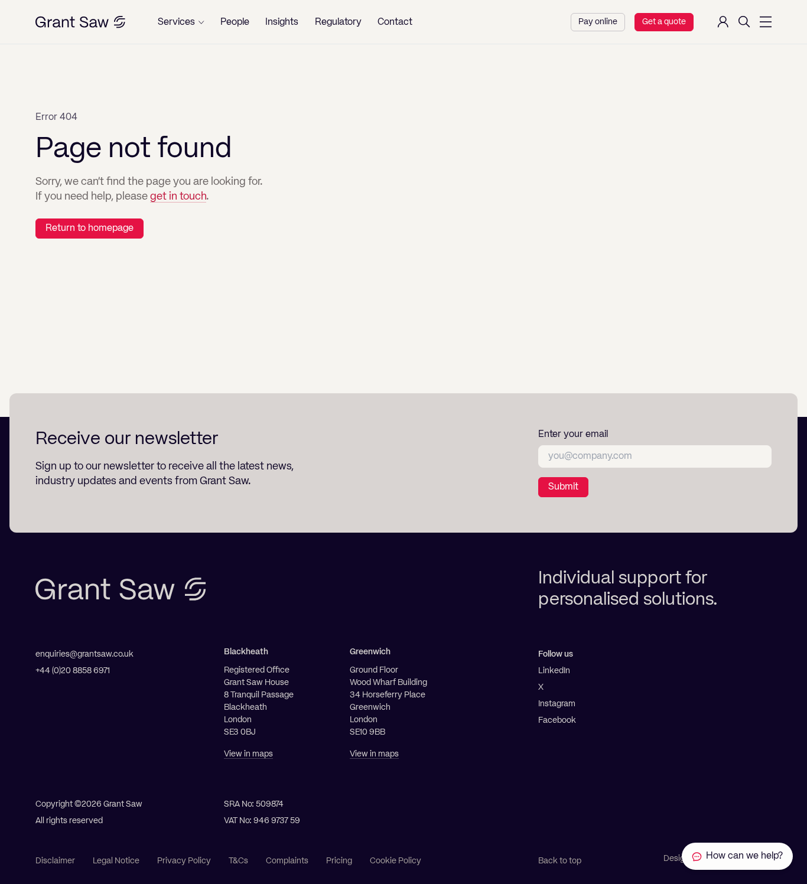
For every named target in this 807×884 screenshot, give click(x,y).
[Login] (723, 22)
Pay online (597, 22)
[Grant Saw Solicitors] (80, 22)
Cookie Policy (395, 861)
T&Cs (238, 861)
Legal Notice (116, 861)
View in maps (248, 754)
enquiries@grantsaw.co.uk (84, 654)
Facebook (557, 720)
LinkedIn (554, 671)
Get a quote (664, 22)
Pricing (339, 861)
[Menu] (766, 22)
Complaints (287, 861)
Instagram (556, 704)
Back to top (559, 861)
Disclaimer (55, 861)
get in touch (178, 196)
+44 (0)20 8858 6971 (72, 671)
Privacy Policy (184, 861)
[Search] (744, 22)
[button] (181, 22)
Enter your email (573, 434)
